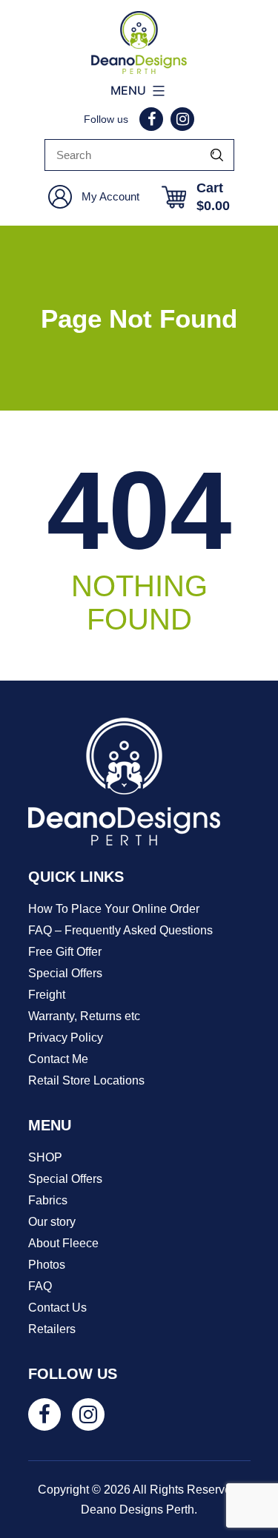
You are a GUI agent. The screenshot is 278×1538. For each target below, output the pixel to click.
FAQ (40, 1286)
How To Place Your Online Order (113, 909)
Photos (46, 1264)
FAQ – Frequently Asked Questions (120, 930)
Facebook (151, 119)
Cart (213, 197)
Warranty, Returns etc (84, 1016)
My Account (110, 196)
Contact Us (57, 1307)
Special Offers (65, 973)
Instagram (182, 119)
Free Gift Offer (65, 951)
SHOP (45, 1157)
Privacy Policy (65, 1037)
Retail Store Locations (86, 1080)
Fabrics (47, 1200)
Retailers (52, 1329)
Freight (46, 994)
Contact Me (58, 1059)
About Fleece (63, 1243)
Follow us (106, 119)
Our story (52, 1221)
